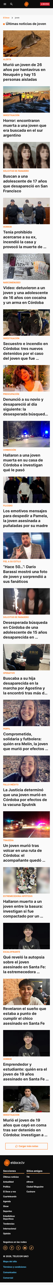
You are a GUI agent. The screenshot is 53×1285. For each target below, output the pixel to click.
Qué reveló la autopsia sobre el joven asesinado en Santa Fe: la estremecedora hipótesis (25, 967)
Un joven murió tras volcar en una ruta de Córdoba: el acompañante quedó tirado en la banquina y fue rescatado (24, 857)
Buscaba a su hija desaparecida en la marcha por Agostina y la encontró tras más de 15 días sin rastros (25, 688)
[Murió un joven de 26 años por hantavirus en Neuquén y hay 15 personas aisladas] (26, 43)
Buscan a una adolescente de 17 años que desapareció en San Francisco (26, 183)
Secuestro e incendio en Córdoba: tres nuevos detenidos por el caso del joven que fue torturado (26, 353)
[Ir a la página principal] (26, 4)
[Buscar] (11, 4)
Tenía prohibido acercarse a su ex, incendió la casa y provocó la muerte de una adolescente (23, 242)
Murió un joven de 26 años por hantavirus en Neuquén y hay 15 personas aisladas (24, 72)
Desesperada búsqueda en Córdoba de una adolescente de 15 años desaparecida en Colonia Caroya (25, 632)
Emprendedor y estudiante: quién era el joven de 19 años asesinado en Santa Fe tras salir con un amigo (25, 1074)
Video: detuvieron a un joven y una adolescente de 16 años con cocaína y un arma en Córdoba (26, 295)
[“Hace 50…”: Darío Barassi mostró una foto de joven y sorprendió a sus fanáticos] (26, 545)
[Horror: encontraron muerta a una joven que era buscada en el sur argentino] (26, 99)
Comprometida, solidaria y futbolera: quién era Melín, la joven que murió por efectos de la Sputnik (26, 744)
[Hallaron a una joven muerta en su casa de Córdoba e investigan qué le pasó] (26, 434)
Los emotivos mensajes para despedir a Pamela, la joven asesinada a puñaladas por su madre (26, 518)
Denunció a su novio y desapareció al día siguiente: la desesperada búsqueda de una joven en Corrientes (25, 411)
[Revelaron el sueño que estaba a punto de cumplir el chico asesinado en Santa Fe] (26, 992)
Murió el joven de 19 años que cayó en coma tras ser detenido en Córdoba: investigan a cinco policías (25, 1130)
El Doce (6, 18)
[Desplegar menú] (5, 4)
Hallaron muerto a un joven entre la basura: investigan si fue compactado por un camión (23, 911)
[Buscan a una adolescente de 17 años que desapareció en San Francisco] (26, 155)
